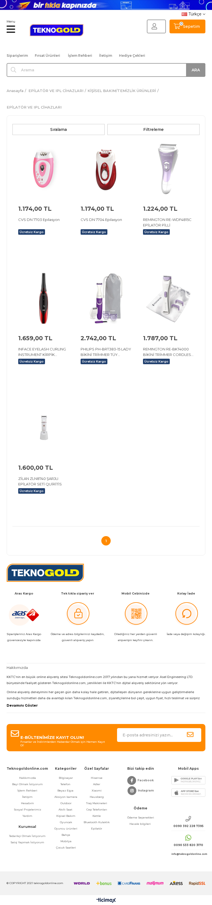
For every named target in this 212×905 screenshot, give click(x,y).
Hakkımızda (27, 778)
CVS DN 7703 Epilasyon (39, 219)
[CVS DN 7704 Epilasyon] (106, 169)
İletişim (105, 55)
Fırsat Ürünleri (47, 55)
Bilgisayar (66, 778)
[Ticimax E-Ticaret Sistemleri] (106, 901)
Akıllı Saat (66, 809)
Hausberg (97, 797)
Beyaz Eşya (65, 790)
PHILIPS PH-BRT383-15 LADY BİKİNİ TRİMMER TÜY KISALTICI (106, 352)
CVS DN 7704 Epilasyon (101, 219)
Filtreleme (153, 129)
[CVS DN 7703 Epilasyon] (43, 169)
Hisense (96, 778)
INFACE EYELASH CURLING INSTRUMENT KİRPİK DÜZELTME (42, 352)
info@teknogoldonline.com (188, 854)
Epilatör (96, 828)
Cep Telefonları (96, 809)
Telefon (65, 784)
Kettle (96, 816)
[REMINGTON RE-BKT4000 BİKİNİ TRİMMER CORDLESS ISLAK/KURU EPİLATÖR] (168, 298)
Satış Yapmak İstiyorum (27, 842)
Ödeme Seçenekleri (140, 817)
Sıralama (58, 129)
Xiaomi (97, 790)
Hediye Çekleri (132, 55)
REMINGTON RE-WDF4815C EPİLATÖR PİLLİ (167, 222)
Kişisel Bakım (65, 816)
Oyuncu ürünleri (65, 828)
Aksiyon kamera (65, 797)
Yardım (27, 816)
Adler (96, 784)
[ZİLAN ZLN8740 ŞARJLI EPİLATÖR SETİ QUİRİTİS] (43, 427)
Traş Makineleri (96, 803)
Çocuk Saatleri (66, 847)
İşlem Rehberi (80, 55)
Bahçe (66, 835)
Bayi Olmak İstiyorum (27, 784)
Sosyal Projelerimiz (27, 809)
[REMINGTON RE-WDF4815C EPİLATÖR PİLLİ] (168, 169)
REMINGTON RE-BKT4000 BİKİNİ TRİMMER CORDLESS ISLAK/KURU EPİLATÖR (168, 352)
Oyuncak (66, 822)
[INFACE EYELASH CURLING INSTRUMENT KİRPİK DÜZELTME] (43, 298)
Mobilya (65, 841)
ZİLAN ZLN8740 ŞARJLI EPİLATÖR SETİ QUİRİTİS (40, 481)
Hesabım (27, 803)
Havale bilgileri (140, 824)
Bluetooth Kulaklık (97, 822)
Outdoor (65, 803)
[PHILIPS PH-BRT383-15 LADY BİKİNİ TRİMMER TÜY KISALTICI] (106, 298)
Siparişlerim (17, 55)
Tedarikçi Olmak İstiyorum (27, 836)
